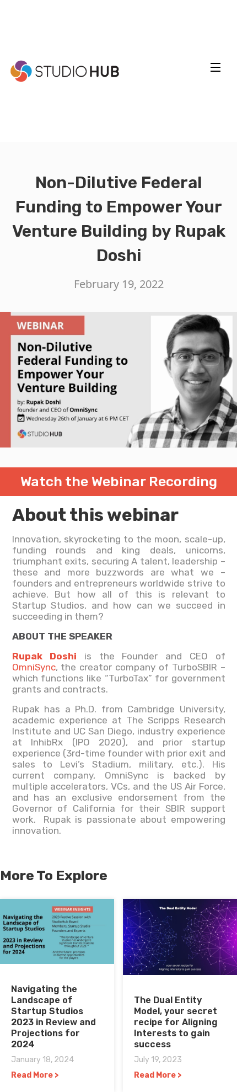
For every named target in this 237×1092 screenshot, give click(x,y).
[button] (215, 67)
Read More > (35, 1075)
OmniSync (34, 667)
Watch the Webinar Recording (118, 481)
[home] (62, 71)
